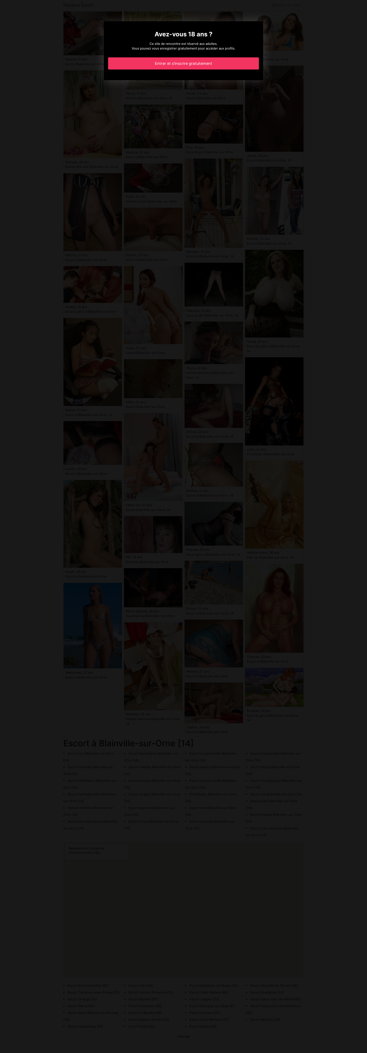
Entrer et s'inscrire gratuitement (183, 63)
